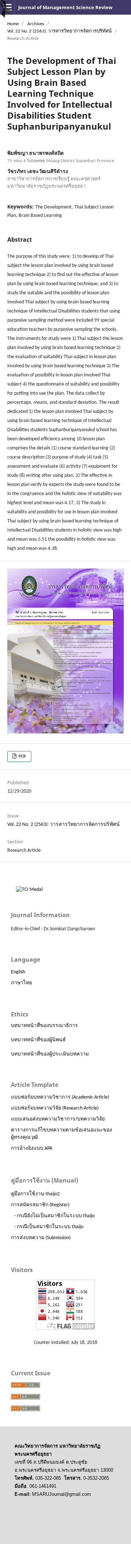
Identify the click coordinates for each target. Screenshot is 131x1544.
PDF (21, 756)
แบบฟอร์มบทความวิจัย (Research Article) (55, 1108)
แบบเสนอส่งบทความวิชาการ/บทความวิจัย (58, 1119)
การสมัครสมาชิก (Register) (40, 1205)
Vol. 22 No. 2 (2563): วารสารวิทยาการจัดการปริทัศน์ (59, 31)
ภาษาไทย (21, 983)
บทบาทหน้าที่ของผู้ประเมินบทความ (50, 1054)
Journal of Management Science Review (65, 7)
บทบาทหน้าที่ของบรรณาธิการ (44, 1025)
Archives (35, 24)
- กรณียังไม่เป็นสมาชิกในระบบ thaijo (54, 1216)
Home (13, 24)
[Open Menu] (7, 7)
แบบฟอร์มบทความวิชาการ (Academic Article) (60, 1097)
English (18, 972)
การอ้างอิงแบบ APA (31, 1148)
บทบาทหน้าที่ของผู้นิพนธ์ (38, 1040)
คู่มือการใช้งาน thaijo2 (35, 1194)
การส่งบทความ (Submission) (41, 1238)
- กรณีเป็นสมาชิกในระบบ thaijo (48, 1227)
